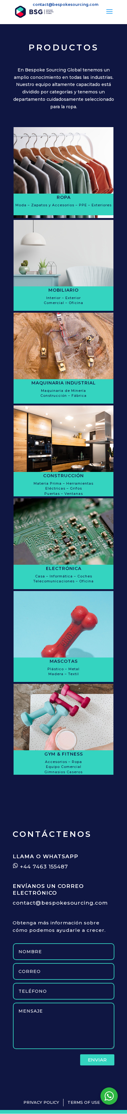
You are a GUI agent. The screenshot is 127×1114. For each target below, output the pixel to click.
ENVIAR (97, 1060)
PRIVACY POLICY (41, 1102)
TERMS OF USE (84, 1102)
